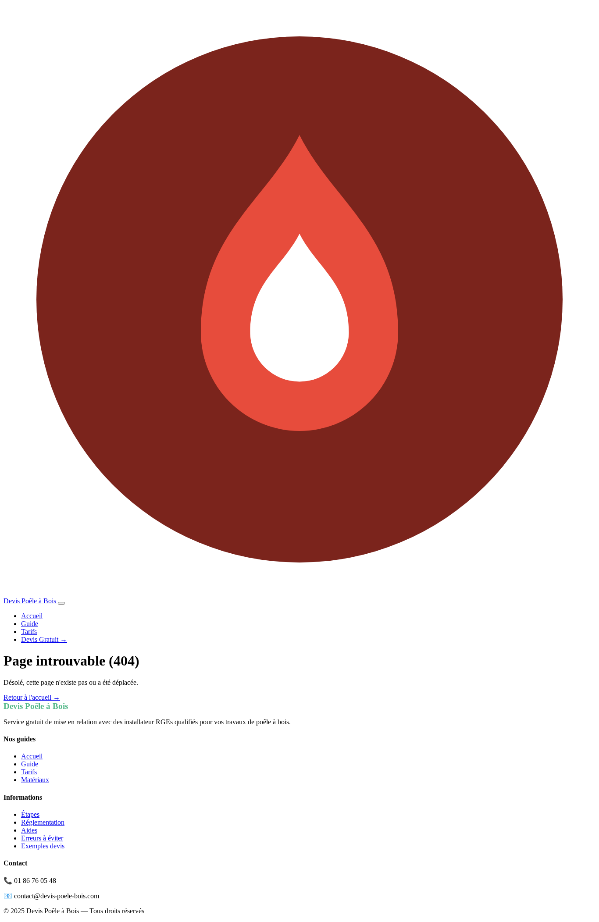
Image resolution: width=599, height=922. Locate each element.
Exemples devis (42, 846)
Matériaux (35, 779)
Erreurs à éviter (42, 838)
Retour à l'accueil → (32, 697)
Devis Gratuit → (44, 639)
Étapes (30, 814)
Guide (29, 623)
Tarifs (29, 631)
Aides (29, 830)
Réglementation (42, 822)
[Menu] (61, 603)
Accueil (32, 615)
